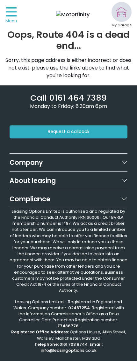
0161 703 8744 (74, 344)
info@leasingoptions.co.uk (69, 350)
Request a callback (69, 132)
